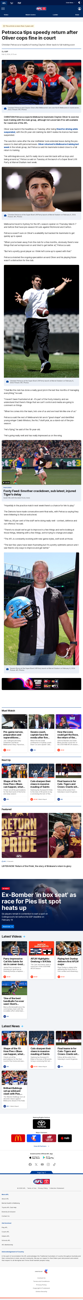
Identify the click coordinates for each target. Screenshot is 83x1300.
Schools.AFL (6, 1240)
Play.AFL (4, 1227)
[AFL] (4, 3)
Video (6, 15)
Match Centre (31, 15)
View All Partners (40, 1146)
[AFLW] (12, 3)
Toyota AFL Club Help (9, 1207)
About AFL (5, 1199)
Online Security (41, 1291)
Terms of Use (31, 1188)
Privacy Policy (43, 1188)
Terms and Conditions (41, 1281)
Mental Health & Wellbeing (11, 1203)
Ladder (55, 15)
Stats (77, 15)
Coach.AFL (5, 1232)
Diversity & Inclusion (8, 1212)
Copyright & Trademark (41, 1288)
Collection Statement (56, 1188)
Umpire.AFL (5, 1236)
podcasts (10, 861)
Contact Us (6, 1216)
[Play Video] (41, 462)
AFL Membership (7, 1245)
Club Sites (69, 2)
